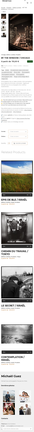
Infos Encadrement (6, 111)
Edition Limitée (17, 7)
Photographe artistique (8, 74)
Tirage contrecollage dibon (21, 76)
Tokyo (18, 256)
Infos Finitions (28, 110)
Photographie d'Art (7, 76)
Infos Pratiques (17, 111)
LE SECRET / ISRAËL (13, 305)
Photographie (20, 74)
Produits (9, 7)
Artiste (7, 70)
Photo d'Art (17, 72)
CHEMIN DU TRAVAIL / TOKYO (14, 253)
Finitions (3, 136)
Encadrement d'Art (7, 72)
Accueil (3, 7)
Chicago (3, 54)
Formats (3, 131)
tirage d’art (5, 78)
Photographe (25, 72)
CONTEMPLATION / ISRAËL (12, 358)
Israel (12, 202)
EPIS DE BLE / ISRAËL (14, 199)
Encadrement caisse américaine (19, 70)
